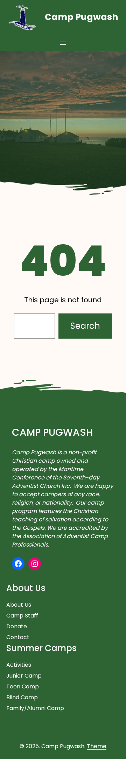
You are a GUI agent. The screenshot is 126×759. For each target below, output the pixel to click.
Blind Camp (22, 697)
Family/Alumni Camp (35, 708)
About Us (18, 605)
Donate (16, 626)
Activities (18, 665)
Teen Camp (22, 686)
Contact (17, 637)
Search (85, 326)
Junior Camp (24, 676)
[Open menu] (63, 43)
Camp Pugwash (81, 17)
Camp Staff (22, 616)
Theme (96, 746)
